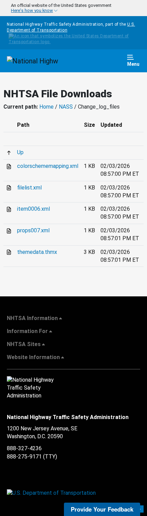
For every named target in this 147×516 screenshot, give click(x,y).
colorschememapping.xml (47, 166)
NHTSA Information (32, 318)
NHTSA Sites (24, 344)
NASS (66, 106)
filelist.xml (29, 187)
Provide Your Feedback (102, 509)
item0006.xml (33, 209)
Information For (27, 331)
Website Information (33, 357)
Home (46, 106)
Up (20, 152)
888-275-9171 (24, 456)
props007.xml (33, 230)
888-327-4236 (24, 448)
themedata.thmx (37, 252)
